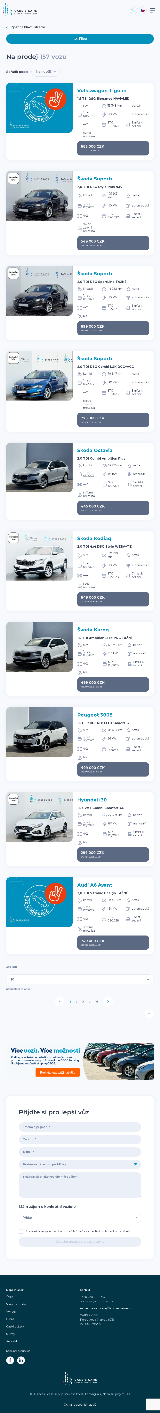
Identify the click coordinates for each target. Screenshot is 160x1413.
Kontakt (11, 1341)
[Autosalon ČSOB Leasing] (80, 1061)
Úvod (9, 1297)
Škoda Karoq (93, 630)
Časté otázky (15, 1326)
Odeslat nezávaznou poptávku (80, 1242)
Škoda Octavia (95, 450)
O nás (10, 1319)
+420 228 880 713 (92, 1297)
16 (96, 1001)
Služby (10, 1334)
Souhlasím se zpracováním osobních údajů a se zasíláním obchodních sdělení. (78, 1231)
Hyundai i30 (92, 800)
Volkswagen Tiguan (102, 90)
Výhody (11, 1311)
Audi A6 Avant (94, 885)
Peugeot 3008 (95, 715)
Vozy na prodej (16, 1304)
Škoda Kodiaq (94, 538)
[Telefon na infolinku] (133, 10)
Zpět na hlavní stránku (28, 27)
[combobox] (74, 1164)
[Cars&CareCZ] (10, 1360)
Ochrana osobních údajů (80, 1404)
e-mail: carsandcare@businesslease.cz (106, 1308)
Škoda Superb (94, 179)
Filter (83, 39)
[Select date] (135, 1164)
